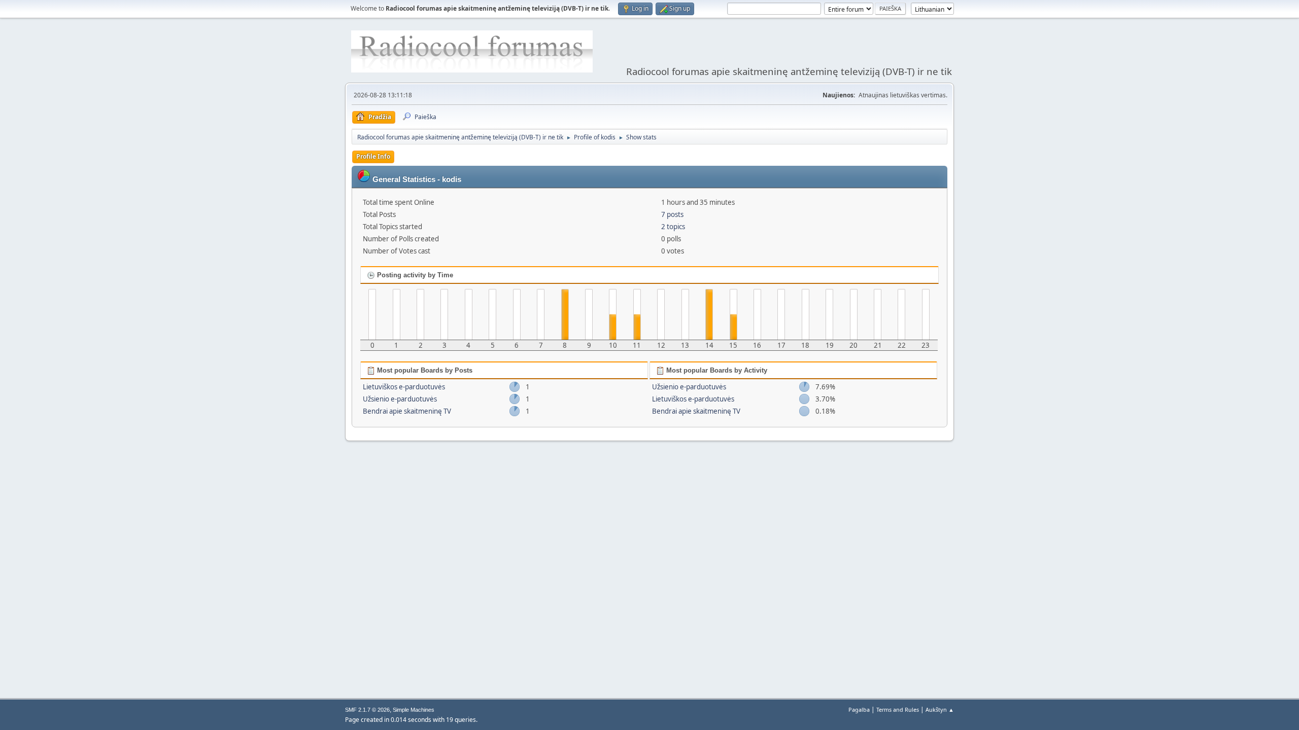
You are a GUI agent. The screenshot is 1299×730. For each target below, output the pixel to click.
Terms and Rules (897, 709)
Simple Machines (413, 710)
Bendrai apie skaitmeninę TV (407, 411)
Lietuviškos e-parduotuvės (404, 386)
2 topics (673, 226)
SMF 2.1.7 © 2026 (367, 710)
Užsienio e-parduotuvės (400, 399)
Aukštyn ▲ (940, 709)
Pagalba (859, 709)
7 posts (672, 214)
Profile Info (373, 156)
